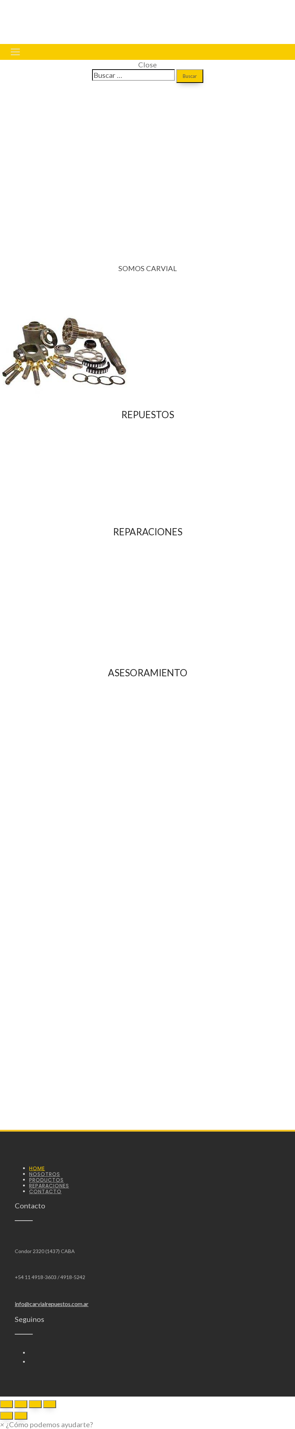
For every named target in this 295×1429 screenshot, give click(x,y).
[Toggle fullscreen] (35, 1404)
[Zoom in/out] (49, 1404)
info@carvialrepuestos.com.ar (51, 1303)
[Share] (20, 1404)
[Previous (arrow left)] (6, 1416)
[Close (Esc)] (6, 1404)
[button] (46, 1424)
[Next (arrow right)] (20, 1416)
